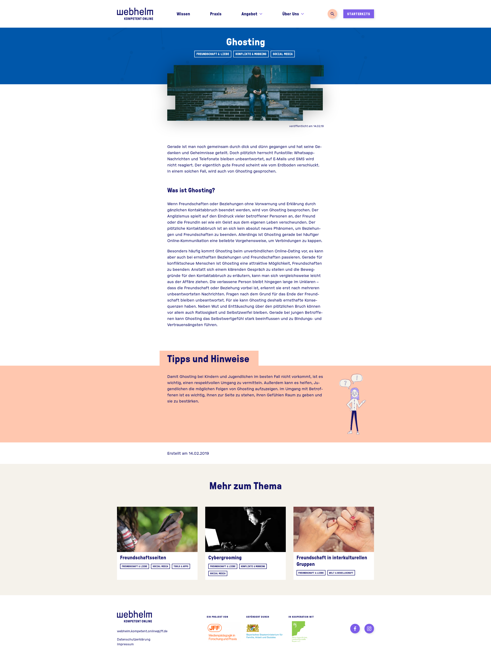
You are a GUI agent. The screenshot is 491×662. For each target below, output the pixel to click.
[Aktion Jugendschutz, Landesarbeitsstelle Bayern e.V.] (300, 631)
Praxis (216, 13)
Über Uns (290, 13)
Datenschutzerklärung (133, 639)
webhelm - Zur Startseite (135, 616)
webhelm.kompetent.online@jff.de (142, 631)
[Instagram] (369, 628)
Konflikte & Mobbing (251, 54)
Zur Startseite (135, 14)
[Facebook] (355, 628)
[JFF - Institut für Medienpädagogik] (224, 631)
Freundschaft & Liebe (212, 54)
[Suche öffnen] (332, 14)
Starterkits (358, 14)
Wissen (183, 13)
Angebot (249, 13)
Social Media (282, 54)
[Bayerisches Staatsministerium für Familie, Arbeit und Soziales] (264, 631)
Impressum (125, 644)
